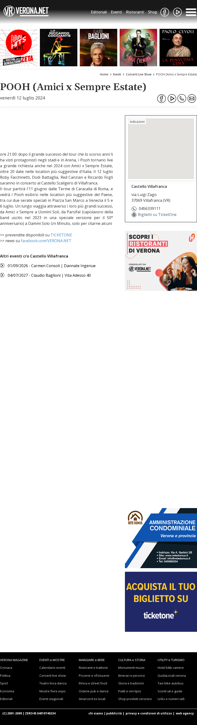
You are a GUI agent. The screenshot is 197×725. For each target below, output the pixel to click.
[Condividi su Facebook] (162, 98)
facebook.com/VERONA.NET (46, 240)
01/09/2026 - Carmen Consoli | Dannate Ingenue (52, 265)
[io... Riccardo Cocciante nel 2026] (58, 47)
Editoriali (99, 12)
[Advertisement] (83, 128)
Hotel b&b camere (171, 667)
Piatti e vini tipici (129, 691)
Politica (5, 675)
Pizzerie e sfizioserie (94, 675)
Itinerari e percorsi (131, 675)
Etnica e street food (93, 683)
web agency (185, 713)
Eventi (116, 12)
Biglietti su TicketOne (157, 214)
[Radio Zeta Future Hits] (18, 47)
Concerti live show (52, 675)
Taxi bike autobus (171, 683)
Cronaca (6, 667)
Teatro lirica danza (53, 683)
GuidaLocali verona (172, 675)
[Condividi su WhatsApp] (182, 98)
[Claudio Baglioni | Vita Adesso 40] (98, 47)
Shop (152, 12)
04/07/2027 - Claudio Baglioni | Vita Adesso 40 (49, 275)
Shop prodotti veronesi (135, 699)
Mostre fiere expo (52, 691)
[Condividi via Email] (192, 98)
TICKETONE (61, 235)
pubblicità (114, 713)
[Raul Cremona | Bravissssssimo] (138, 47)
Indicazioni (137, 122)
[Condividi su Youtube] (172, 98)
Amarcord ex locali (92, 699)
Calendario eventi (52, 667)
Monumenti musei (131, 667)
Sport (4, 683)
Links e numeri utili (171, 699)
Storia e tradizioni (131, 683)
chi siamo (95, 713)
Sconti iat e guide (170, 691)
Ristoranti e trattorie (93, 667)
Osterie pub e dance (94, 691)
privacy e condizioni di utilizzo (149, 713)
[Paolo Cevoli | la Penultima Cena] (178, 47)
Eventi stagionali (51, 699)
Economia (7, 691)
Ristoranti (135, 12)
